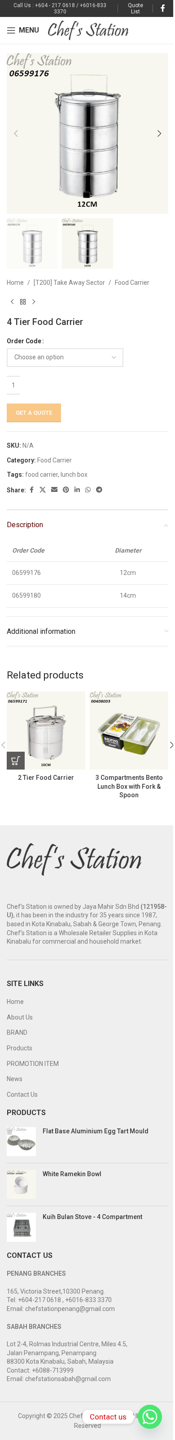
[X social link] (42, 490)
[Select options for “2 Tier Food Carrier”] (16, 761)
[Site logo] (88, 29)
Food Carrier (132, 282)
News (14, 1078)
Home (15, 282)
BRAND (17, 1032)
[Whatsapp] (150, 1417)
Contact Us (22, 1094)
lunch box (74, 474)
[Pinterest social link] (66, 490)
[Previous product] (12, 302)
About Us (20, 1017)
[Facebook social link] (163, 8)
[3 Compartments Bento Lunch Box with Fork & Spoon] (129, 730)
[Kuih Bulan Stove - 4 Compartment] (21, 1227)
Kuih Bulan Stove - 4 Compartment (92, 1216)
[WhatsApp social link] (88, 490)
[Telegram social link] (99, 490)
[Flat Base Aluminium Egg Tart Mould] (21, 1141)
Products (19, 1048)
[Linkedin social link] (77, 490)
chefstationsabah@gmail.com (68, 1378)
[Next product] (33, 302)
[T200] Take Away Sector (69, 282)
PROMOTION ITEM (33, 1063)
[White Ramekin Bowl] (21, 1184)
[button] (16, 133)
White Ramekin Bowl (72, 1174)
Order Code (24, 341)
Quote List (135, 8)
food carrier (41, 474)
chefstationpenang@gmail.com (70, 1308)
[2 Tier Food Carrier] (46, 730)
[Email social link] (54, 490)
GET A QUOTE (34, 412)
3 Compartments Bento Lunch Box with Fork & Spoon (129, 786)
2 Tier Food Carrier (46, 777)
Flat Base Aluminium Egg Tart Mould (96, 1131)
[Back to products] (23, 302)
